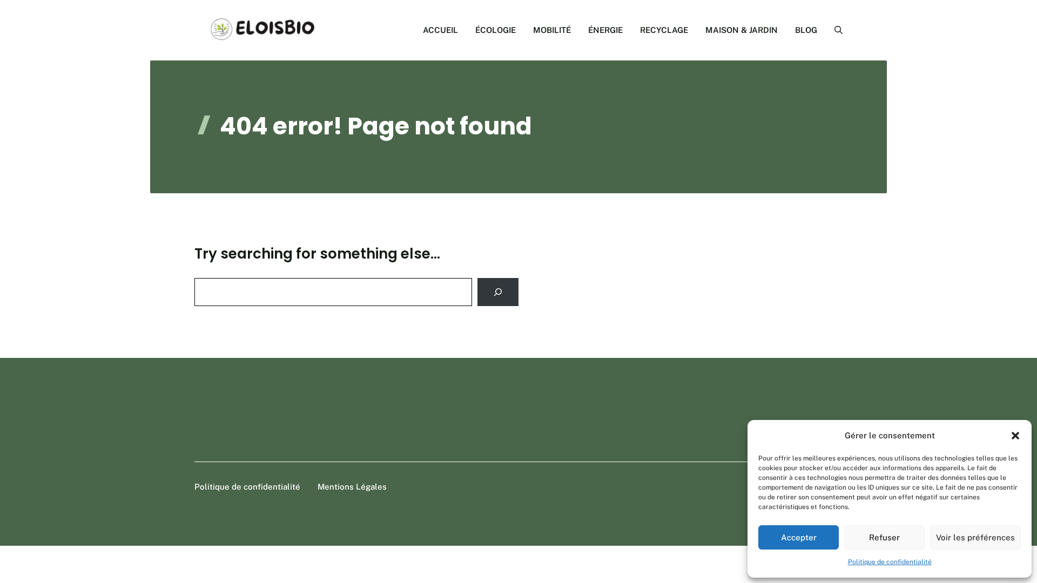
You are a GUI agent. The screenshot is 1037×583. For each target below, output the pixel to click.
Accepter (799, 537)
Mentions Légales (352, 486)
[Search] (497, 292)
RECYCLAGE (664, 30)
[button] (1015, 435)
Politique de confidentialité (890, 562)
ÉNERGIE (605, 30)
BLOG (806, 30)
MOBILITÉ (552, 30)
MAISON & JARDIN (741, 30)
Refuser (884, 537)
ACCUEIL (440, 30)
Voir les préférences (975, 537)
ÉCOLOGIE (495, 30)
